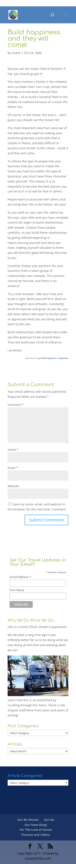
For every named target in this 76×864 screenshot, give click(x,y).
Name (13, 450)
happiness (63, 358)
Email (13, 468)
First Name (17, 590)
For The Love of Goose (36, 830)
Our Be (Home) (27, 820)
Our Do (49, 820)
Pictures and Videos (35, 835)
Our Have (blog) (35, 825)
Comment (16, 405)
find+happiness (49, 358)
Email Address (20, 577)
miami (16, 53)
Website (13, 486)
